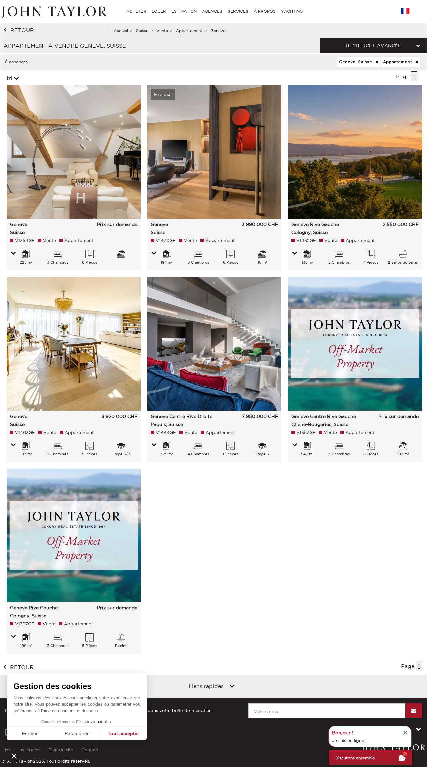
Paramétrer (77, 733)
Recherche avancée (373, 45)
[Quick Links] (232, 687)
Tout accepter (123, 733)
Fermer (30, 733)
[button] (14, 756)
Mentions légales (22, 749)
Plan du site (60, 749)
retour (22, 30)
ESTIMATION (184, 11)
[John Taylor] (53, 11)
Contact (89, 749)
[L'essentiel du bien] (13, 254)
